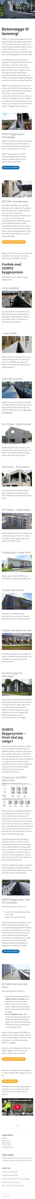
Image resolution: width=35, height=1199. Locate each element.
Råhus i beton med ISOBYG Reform (13, 1186)
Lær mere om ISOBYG (10, 167)
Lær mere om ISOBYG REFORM (13, 242)
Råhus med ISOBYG (10, 1081)
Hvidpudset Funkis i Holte (10, 1175)
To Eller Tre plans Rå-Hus (10, 1172)
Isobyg (7, 1194)
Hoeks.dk (8, 1196)
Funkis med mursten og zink (11, 1182)
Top (17, 1126)
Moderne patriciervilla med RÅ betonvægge (15, 1179)
